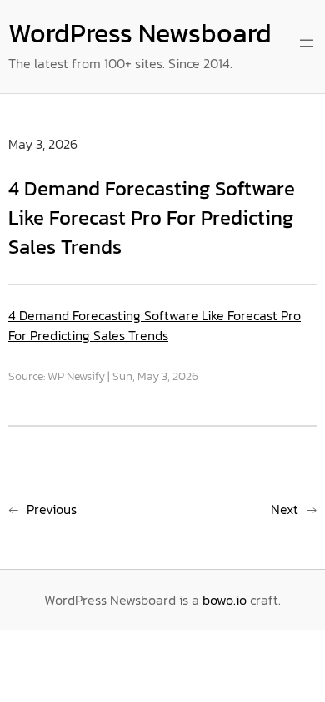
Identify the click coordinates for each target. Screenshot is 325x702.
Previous (52, 509)
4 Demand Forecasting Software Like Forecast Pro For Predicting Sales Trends (154, 325)
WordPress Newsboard (140, 33)
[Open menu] (307, 43)
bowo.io (224, 600)
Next (284, 509)
